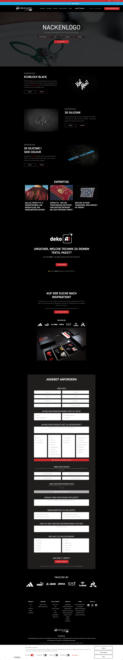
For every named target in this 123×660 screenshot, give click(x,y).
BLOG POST (67, 547)
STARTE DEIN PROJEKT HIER (112, 8)
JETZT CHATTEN (61, 264)
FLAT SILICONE (40, 440)
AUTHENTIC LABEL (83, 442)
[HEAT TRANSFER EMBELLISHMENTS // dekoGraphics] (24, 8)
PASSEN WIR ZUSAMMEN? (68, 612)
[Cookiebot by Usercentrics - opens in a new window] (17, 657)
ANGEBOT (80, 37)
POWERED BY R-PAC (67, 615)
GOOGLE (66, 540)
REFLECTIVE (67, 440)
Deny (103, 656)
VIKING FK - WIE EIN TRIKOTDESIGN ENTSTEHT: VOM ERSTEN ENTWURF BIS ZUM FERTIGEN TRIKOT (61, 206)
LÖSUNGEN (49, 8)
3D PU (52, 437)
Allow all (104, 648)
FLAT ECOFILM (40, 442)
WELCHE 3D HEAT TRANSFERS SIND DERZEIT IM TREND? (86, 205)
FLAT (31, 604)
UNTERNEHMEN (68, 604)
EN (109, 1)
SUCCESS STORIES (55, 608)
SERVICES (55, 8)
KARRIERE (68, 619)
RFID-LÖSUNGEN (80, 606)
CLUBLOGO (81, 440)
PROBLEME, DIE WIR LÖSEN (67, 610)
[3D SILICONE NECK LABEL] (41, 120)
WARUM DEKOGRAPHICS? (68, 606)
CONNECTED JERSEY (80, 612)
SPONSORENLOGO (82, 445)
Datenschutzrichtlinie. (79, 566)
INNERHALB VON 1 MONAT (42, 514)
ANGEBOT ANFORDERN (62, 561)
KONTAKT (68, 617)
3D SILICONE (34, 156)
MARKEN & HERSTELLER (43, 606)
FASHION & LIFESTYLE (70, 415)
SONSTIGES (67, 550)
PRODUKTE (42, 8)
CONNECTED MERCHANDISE (80, 608)
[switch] (45, 655)
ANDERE (80, 452)
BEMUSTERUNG (55, 615)
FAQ (55, 37)
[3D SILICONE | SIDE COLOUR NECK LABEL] (82, 155)
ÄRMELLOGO (81, 447)
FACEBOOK (39, 543)
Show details (75, 655)
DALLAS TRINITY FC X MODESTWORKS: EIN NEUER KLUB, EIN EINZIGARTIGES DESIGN (35, 206)
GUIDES (70, 8)
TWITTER (39, 550)
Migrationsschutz (34, 85)
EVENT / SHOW (68, 545)
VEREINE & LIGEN (43, 604)
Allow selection (103, 652)
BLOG (55, 606)
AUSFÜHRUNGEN (43, 37)
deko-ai (54, 604)
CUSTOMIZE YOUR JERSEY (80, 615)
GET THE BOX (61, 41)
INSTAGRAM (39, 540)
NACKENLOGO (82, 449)
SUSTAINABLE (68, 437)
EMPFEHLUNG (68, 543)
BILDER (29, 91)
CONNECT (67, 442)
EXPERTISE (67, 37)
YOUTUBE (39, 547)
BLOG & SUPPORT (63, 8)
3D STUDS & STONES (55, 454)
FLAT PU (38, 437)
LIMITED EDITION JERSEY (80, 610)
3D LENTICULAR (54, 452)
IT (115, 1)
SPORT (38, 415)
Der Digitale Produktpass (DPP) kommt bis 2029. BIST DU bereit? (55, 3)
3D (30, 606)
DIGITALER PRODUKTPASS (80, 604)
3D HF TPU (53, 440)
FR (118, 1)
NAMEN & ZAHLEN (82, 437)
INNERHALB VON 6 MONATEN (71, 514)
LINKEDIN (39, 545)
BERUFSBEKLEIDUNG (41, 417)
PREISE (55, 612)
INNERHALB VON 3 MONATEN (43, 516)
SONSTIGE (67, 417)
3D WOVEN (53, 449)
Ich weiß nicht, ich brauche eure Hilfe (62, 460)
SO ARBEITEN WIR (67, 608)
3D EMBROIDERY (54, 447)
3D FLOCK (53, 445)
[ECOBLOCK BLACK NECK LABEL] (82, 84)
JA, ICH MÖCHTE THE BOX (61, 312)
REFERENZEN (98, 8)
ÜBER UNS (91, 8)
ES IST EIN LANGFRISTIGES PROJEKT (73, 516)
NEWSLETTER (55, 617)
